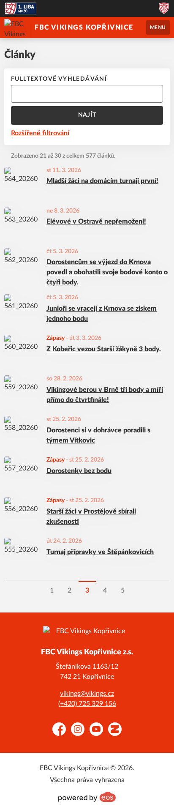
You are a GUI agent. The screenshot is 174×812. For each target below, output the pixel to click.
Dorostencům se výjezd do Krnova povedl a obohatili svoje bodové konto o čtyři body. (107, 272)
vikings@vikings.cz (87, 693)
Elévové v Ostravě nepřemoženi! (96, 221)
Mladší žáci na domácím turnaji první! (102, 181)
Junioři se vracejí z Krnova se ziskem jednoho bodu (101, 313)
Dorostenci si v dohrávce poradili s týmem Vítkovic (98, 435)
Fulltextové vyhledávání (59, 79)
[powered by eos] (87, 797)
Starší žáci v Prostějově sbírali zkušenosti (91, 516)
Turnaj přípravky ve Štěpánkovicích (100, 552)
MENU (158, 27)
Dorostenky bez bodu (78, 471)
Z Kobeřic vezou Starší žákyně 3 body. (103, 349)
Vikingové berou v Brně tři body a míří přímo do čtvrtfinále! (104, 394)
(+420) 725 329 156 (87, 703)
